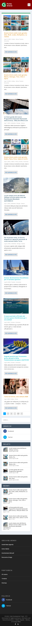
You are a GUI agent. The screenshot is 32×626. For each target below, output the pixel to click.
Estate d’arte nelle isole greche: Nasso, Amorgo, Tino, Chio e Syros (15, 77)
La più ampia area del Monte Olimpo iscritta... (17, 449)
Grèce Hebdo (5, 549)
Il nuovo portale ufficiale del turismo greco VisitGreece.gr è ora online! (15, 318)
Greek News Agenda (7, 544)
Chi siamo (5, 574)
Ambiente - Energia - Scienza (18, 123)
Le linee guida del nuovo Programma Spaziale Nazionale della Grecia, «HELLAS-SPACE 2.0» (16, 118)
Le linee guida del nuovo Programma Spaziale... (16, 470)
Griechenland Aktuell (8, 553)
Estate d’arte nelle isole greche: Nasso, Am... (18, 463)
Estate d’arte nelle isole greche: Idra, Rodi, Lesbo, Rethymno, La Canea (15, 35)
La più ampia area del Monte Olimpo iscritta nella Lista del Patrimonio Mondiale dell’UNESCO (15, 198)
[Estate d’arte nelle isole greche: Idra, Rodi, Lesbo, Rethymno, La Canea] (16, 22)
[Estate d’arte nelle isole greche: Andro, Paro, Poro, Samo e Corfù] (16, 147)
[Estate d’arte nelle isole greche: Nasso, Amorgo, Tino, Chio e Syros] (16, 64)
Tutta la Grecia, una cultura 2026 (16, 397)
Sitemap (4, 583)
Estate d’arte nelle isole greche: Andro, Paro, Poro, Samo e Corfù (16, 158)
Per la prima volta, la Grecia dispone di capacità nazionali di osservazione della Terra (15, 239)
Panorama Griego (7, 557)
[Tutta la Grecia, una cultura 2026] (16, 386)
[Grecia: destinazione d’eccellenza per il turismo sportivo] (16, 267)
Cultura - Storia (15, 39)
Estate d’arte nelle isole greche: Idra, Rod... (18, 477)
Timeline (4, 578)
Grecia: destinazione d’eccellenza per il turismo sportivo (16, 279)
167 (18, 413)
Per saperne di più (11, 52)
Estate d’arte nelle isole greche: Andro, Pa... (18, 456)
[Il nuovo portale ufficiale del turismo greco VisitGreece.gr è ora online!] (16, 306)
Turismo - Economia (23, 161)
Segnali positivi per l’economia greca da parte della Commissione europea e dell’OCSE (16, 358)
